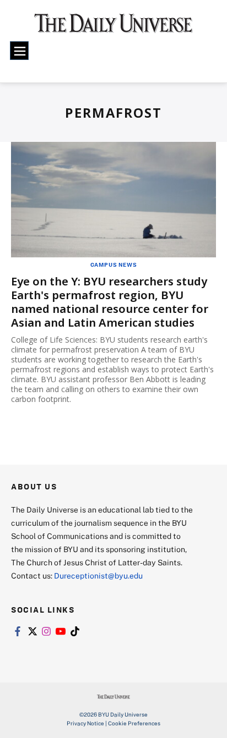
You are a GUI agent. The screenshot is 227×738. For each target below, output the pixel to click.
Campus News (113, 264)
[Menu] (19, 50)
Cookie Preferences (134, 723)
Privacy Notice (85, 723)
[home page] (113, 27)
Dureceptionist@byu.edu (98, 575)
